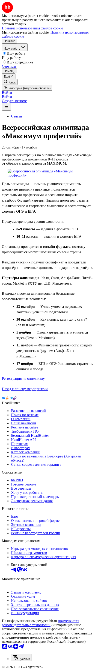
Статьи (16, 116)
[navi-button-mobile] (6, 107)
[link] (10, 82)
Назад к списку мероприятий (25, 389)
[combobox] (21, 657)
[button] (7, 92)
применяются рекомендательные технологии (40, 623)
